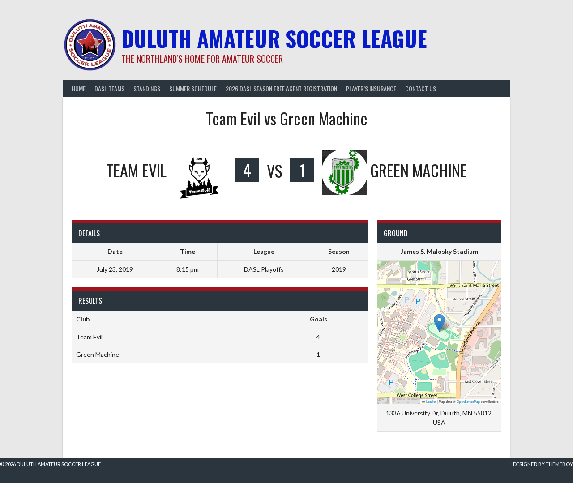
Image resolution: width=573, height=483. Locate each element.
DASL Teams (109, 88)
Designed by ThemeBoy (543, 464)
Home (79, 88)
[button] (439, 323)
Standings (146, 88)
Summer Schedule (193, 88)
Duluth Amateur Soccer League (274, 38)
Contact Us (420, 88)
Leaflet (430, 401)
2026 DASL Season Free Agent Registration (281, 88)
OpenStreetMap (468, 401)
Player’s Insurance (371, 88)
